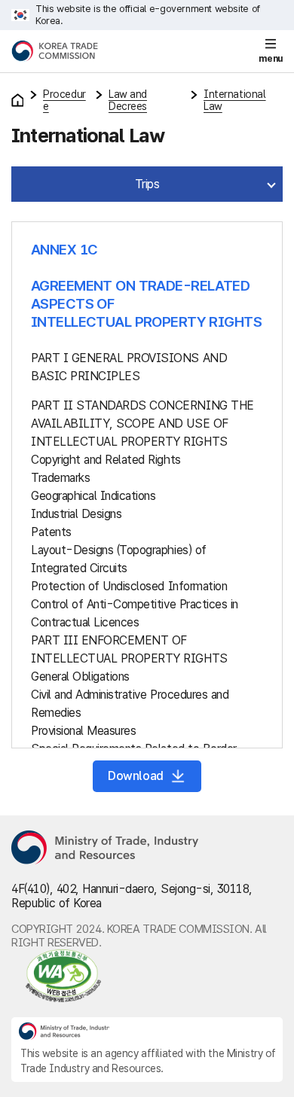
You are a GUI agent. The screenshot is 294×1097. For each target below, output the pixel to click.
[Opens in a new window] (105, 848)
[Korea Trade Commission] (54, 51)
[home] (17, 100)
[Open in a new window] (147, 975)
